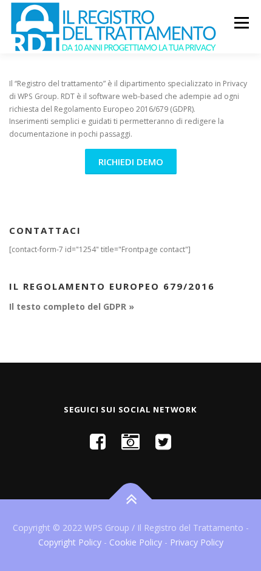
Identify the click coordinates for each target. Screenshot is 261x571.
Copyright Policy (69, 542)
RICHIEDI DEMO (130, 162)
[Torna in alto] (130, 499)
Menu (241, 23)
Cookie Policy (135, 542)
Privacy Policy (196, 542)
